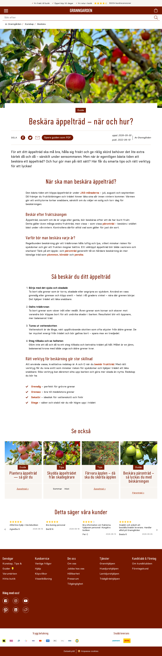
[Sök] (156, 17)
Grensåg (36, 386)
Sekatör (36, 397)
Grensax (36, 391)
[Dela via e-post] (37, 137)
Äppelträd (22, 488)
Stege (35, 402)
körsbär (64, 254)
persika (79, 254)
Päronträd (137, 492)
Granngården (14, 24)
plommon (52, 254)
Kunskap (29, 24)
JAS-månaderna (89, 192)
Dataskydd (69, 651)
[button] (112, 3)
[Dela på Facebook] (23, 137)
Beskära (41, 24)
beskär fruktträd (104, 364)
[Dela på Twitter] (30, 137)
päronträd (109, 223)
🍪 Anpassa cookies (88, 651)
